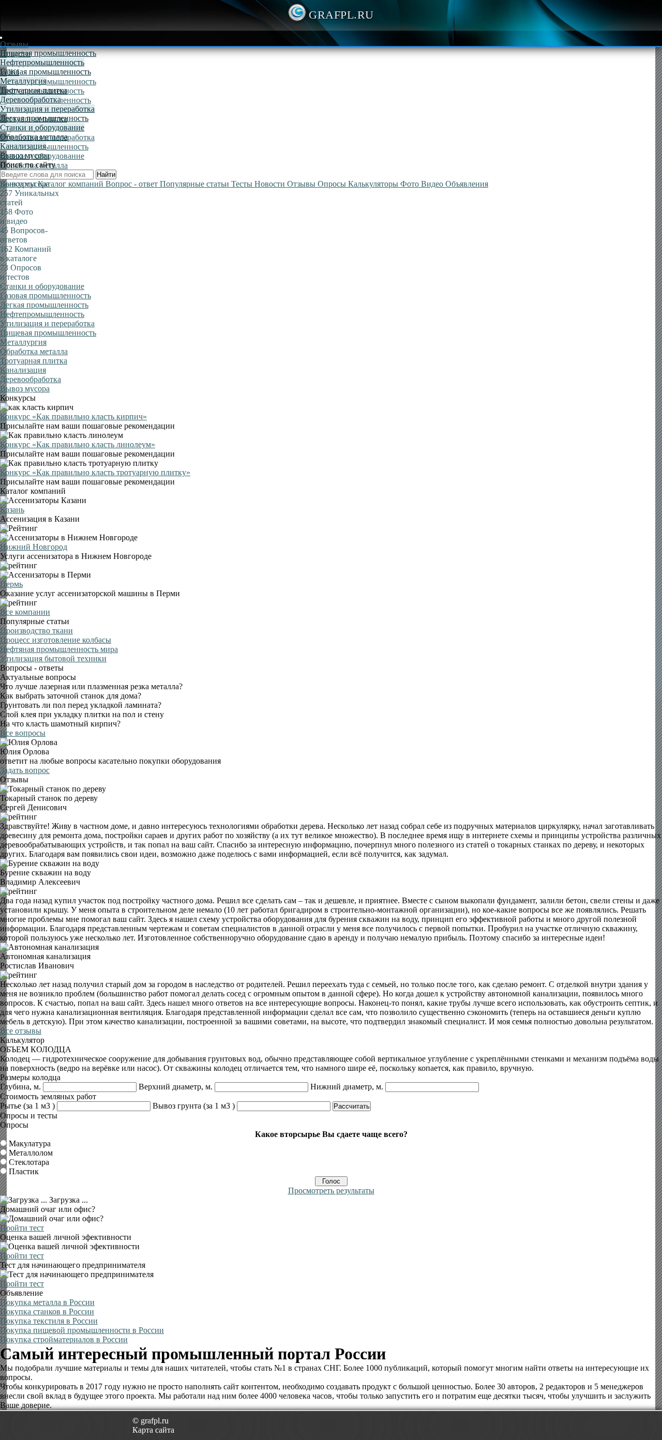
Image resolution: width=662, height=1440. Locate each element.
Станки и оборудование (42, 127)
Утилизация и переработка (47, 108)
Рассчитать (352, 1106)
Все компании (25, 612)
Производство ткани (36, 630)
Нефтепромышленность (42, 62)
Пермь (11, 584)
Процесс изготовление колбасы (55, 639)
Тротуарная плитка (33, 90)
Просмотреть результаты (331, 1190)
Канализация (23, 146)
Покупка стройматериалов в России (64, 1339)
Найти (106, 174)
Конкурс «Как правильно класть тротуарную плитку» (95, 472)
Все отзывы (20, 1030)
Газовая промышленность (45, 71)
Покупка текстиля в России (49, 1320)
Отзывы (14, 44)
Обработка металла (34, 136)
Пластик (24, 1171)
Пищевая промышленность (48, 81)
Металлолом (31, 1152)
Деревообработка (30, 99)
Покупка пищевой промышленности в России (82, 1330)
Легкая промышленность (44, 118)
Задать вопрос (25, 770)
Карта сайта (153, 1430)
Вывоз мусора (25, 155)
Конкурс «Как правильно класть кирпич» (73, 416)
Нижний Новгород (33, 546)
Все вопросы (23, 733)
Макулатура (30, 1143)
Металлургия (23, 81)
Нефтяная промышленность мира (59, 649)
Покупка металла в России (47, 1302)
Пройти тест (22, 1227)
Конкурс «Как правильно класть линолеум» (77, 444)
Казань (12, 509)
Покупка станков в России (47, 1311)
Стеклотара (29, 1162)
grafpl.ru (341, 14)
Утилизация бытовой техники (53, 658)
